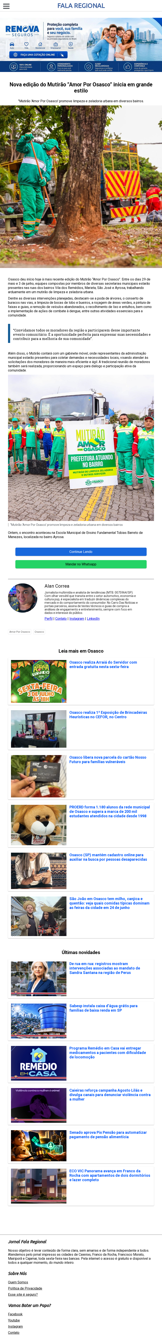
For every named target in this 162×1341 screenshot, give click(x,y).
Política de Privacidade (25, 1288)
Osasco (39, 631)
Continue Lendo (80, 552)
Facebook (15, 1314)
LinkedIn (93, 619)
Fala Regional (81, 5)
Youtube (14, 1320)
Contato (61, 619)
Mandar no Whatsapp (80, 564)
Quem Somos (18, 1282)
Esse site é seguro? (23, 1295)
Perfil (49, 619)
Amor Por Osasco (19, 631)
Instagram (76, 619)
